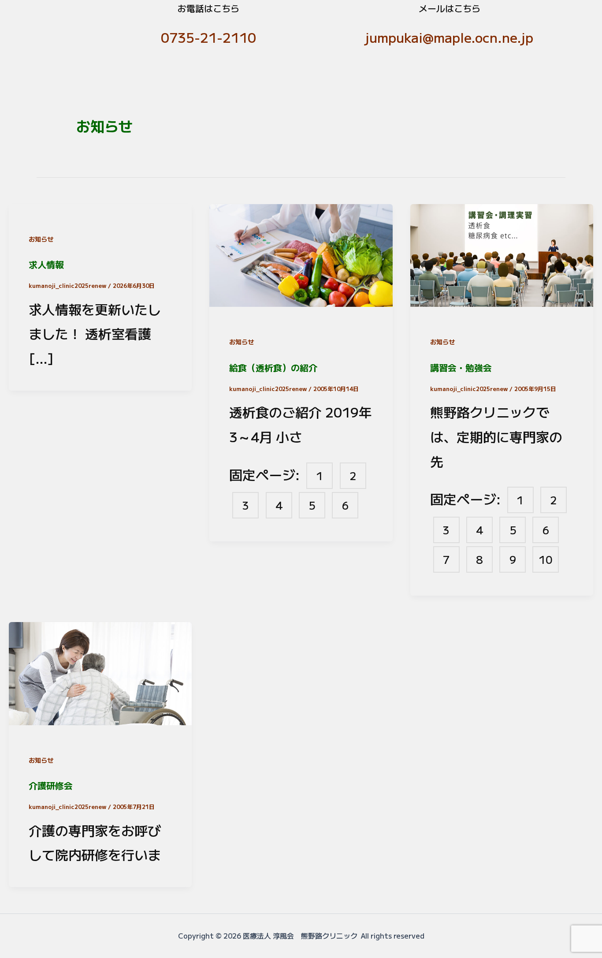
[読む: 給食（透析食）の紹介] (300, 253)
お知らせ (41, 239)
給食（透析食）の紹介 (273, 367)
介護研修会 (51, 785)
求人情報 (46, 264)
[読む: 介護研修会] (100, 671)
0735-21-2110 (208, 37)
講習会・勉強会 (461, 367)
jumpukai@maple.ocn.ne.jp (449, 37)
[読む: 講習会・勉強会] (501, 253)
